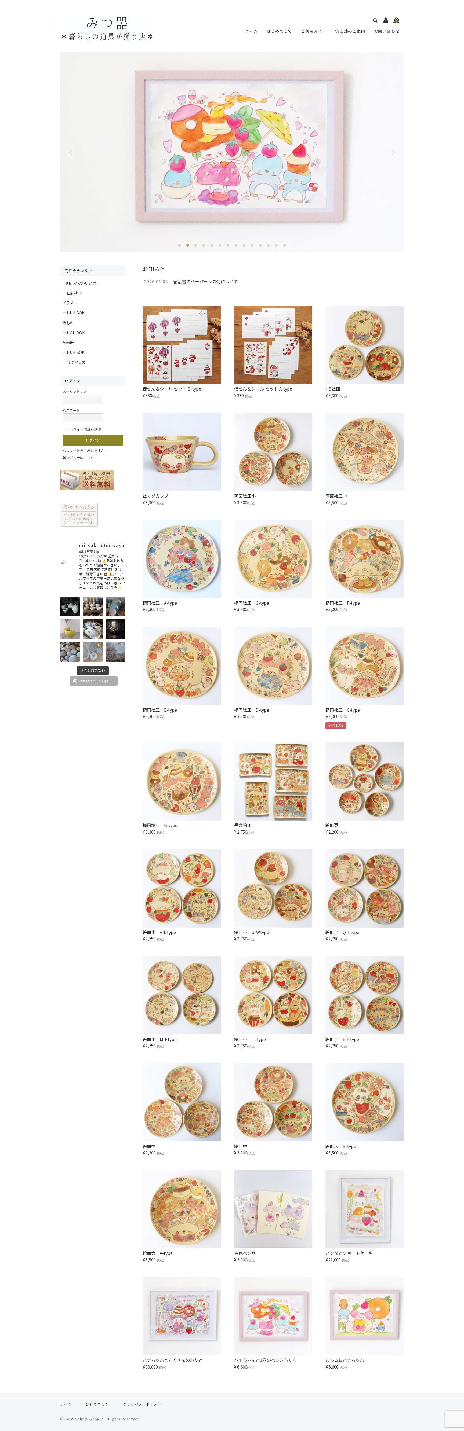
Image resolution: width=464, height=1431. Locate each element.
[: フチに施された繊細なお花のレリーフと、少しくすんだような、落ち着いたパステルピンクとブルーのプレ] (115, 606)
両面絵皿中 (336, 495)
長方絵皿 (242, 825)
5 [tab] (212, 245)
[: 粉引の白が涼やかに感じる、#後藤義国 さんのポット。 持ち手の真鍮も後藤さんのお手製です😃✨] (70, 606)
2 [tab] (187, 245)
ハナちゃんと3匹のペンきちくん (265, 1360)
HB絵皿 (332, 388)
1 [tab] (179, 245)
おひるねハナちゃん (344, 1360)
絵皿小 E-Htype (342, 1039)
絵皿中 (149, 1146)
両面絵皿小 (245, 495)
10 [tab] (252, 245)
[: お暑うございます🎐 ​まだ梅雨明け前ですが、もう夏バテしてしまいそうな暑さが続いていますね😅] (93, 629)
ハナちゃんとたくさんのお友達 (173, 1360)
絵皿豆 (331, 825)
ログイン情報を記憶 (85, 429)
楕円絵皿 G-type (251, 602)
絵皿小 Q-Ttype (342, 932)
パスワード (71, 410)
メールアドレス (75, 391)
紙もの (68, 322)
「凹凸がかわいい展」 (81, 283)
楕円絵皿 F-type (342, 602)
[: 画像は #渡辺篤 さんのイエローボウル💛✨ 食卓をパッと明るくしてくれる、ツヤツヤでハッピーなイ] (70, 629)
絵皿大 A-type (158, 1253)
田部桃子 (74, 293)
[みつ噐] (107, 37)
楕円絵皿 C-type (342, 710)
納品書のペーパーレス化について (205, 281)
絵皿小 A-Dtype (159, 932)
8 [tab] (236, 245)
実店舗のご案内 (350, 31)
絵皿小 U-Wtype (251, 932)
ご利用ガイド (314, 31)
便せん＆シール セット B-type (172, 388)
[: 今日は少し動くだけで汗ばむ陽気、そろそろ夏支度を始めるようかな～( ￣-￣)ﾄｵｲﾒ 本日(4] (70, 652)
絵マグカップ (155, 495)
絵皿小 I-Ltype (250, 1039)
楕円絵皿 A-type (160, 602)
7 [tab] (228, 245)
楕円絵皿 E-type (160, 710)
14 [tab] (284, 245)
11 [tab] (260, 245)
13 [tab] (276, 245)
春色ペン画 (245, 1253)
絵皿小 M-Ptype (160, 1039)
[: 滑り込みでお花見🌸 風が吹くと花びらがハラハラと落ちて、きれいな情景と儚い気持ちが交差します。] (115, 652)
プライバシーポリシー (142, 1404)
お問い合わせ (387, 31)
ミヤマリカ (76, 362)
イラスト (69, 303)
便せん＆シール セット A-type (263, 388)
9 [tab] (244, 245)
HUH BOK (76, 312)
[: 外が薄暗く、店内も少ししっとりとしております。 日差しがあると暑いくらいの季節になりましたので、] (115, 629)
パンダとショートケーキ (349, 1253)
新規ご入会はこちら (78, 457)
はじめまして (279, 31)
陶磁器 (68, 342)
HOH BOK (76, 332)
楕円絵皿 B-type (160, 825)
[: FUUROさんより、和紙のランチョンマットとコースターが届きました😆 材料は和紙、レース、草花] (93, 652)
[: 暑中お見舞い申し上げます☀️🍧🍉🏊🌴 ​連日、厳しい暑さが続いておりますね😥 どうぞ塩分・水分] (93, 606)
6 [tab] (220, 245)
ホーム (251, 31)
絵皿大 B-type (340, 1146)
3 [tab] (195, 245)
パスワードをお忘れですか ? (85, 450)
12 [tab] (268, 245)
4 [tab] (203, 245)
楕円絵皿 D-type (251, 710)
